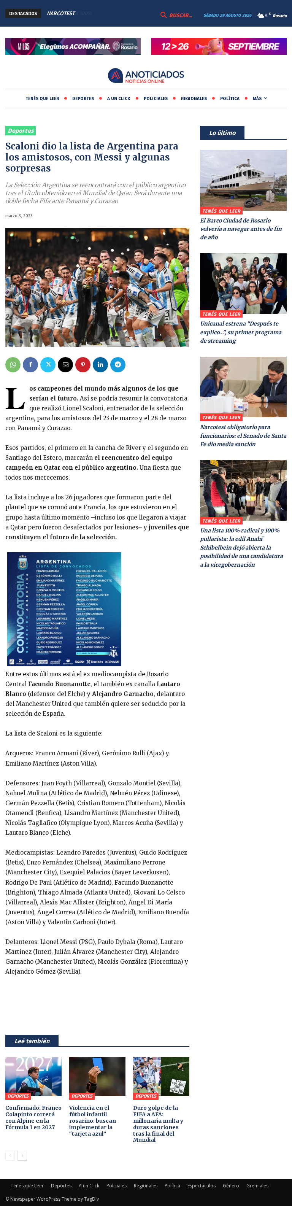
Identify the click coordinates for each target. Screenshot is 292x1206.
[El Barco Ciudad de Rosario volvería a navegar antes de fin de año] (243, 180)
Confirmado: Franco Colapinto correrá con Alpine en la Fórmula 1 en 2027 (33, 1117)
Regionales (145, 1185)
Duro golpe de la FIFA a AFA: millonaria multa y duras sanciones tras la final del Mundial (158, 1123)
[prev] (121, 13)
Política (172, 1185)
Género (231, 1185)
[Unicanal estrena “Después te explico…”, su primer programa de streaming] (243, 283)
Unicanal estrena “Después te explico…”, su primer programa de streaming (240, 332)
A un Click (89, 1185)
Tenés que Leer (221, 211)
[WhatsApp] (13, 364)
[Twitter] (48, 364)
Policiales (116, 1185)
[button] (175, 15)
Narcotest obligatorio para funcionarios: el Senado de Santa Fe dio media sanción (243, 436)
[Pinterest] (82, 364)
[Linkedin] (100, 364)
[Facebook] (30, 364)
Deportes (20, 130)
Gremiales (257, 1185)
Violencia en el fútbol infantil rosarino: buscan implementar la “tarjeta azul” (92, 1120)
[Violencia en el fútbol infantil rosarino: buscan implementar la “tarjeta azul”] (97, 1076)
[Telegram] (117, 364)
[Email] (65, 364)
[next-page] (22, 1156)
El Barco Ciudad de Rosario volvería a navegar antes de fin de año (241, 229)
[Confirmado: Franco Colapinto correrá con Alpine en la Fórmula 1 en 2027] (33, 1076)
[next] (133, 13)
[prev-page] (10, 1156)
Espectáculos (201, 1185)
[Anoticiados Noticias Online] (146, 76)
